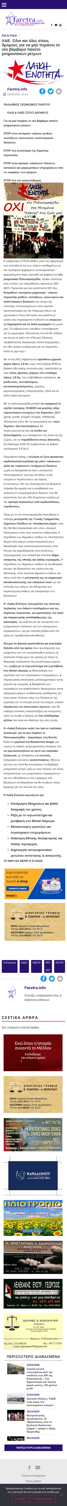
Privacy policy (42, 1498)
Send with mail (59, 91)
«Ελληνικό (10, 962)
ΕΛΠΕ (60, 962)
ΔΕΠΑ (37, 962)
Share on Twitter (51, 91)
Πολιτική (9, 35)
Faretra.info (17, 89)
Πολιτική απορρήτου (34, 1475)
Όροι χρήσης (33, 1481)
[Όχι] (61, 1494)
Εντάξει (20, 1498)
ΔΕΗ (25, 962)
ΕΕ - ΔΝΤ (48, 966)
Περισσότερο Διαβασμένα (33, 1447)
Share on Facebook (42, 91)
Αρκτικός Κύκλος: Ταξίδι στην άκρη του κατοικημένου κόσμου (41, 1402)
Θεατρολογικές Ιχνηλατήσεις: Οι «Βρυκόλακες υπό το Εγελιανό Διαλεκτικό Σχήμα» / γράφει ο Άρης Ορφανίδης (41, 1423)
